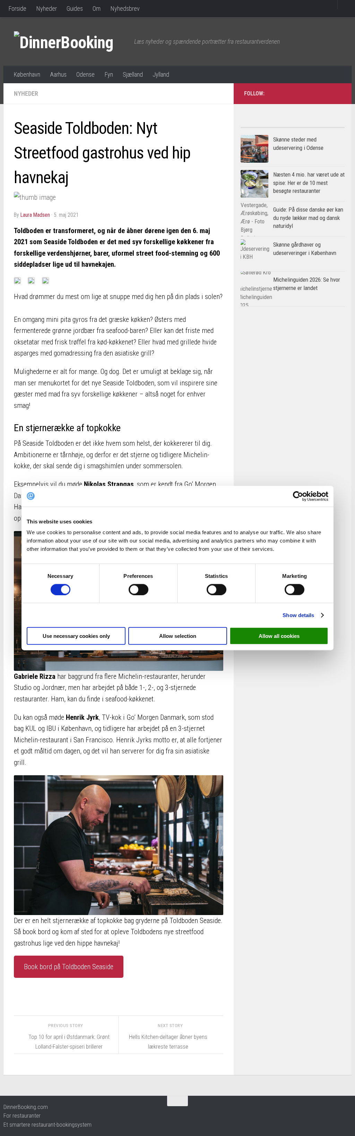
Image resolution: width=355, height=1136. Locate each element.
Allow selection (177, 636)
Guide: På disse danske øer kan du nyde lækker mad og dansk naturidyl (308, 217)
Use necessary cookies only (76, 636)
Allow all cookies (279, 636)
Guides (75, 8)
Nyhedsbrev (125, 8)
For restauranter (22, 1115)
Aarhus (58, 74)
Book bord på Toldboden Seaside (68, 967)
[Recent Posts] (319, 124)
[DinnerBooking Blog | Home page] (70, 41)
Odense (85, 74)
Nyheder (46, 8)
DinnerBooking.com (25, 1106)
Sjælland (133, 74)
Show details (298, 615)
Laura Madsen (35, 215)
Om (97, 8)
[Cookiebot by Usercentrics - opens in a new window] (298, 496)
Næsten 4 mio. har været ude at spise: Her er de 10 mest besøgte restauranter (309, 182)
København (27, 74)
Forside (17, 8)
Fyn (108, 74)
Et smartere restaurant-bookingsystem (47, 1124)
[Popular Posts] (267, 124)
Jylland (161, 74)
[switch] (138, 589)
